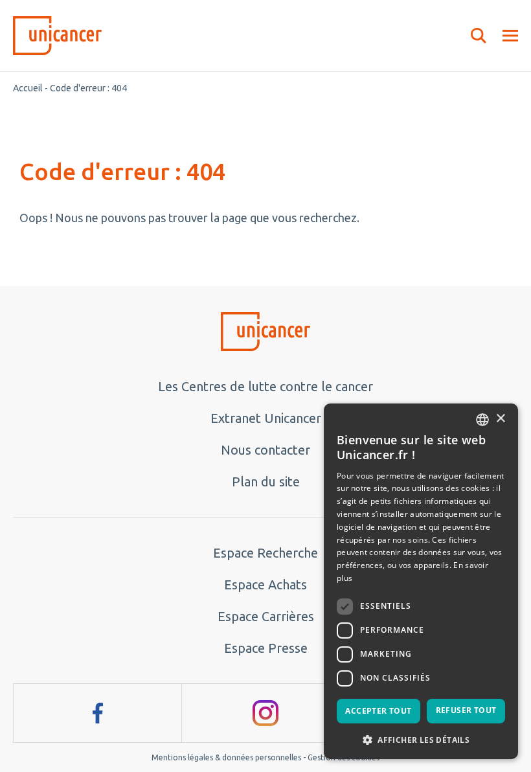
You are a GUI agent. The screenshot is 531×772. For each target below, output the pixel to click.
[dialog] (421, 581)
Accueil (28, 88)
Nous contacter (265, 449)
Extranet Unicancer (265, 418)
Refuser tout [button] (466, 710)
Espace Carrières (266, 616)
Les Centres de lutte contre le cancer (265, 386)
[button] (421, 739)
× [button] (500, 419)
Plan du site (266, 481)
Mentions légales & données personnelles (226, 757)
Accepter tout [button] (378, 710)
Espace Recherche (265, 552)
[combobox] (482, 419)
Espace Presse (266, 648)
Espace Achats (265, 584)
